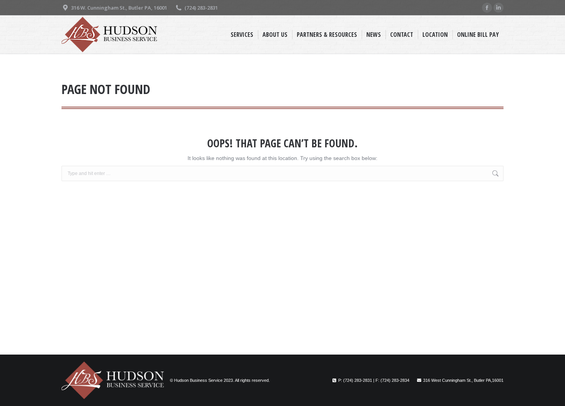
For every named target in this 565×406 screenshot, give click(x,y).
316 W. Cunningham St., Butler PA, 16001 (119, 7)
